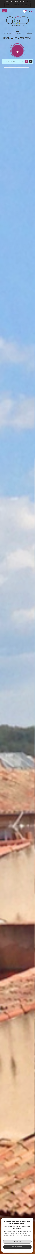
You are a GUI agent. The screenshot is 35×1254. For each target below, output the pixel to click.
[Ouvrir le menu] (4, 10)
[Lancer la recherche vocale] (17, 50)
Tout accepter (17, 1247)
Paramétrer (17, 1241)
